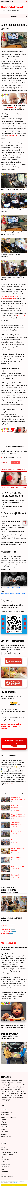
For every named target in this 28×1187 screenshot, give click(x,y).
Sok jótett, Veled (15, 875)
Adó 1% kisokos (5, 1159)
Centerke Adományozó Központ (10, 296)
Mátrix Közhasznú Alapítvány (9, 1152)
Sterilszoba (4, 1110)
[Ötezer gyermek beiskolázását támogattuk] (5, 798)
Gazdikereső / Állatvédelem (8, 1117)
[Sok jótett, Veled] (5, 875)
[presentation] (5, 793)
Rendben (14, 1185)
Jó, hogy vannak (6, 929)
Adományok (4, 1129)
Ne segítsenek (5, 933)
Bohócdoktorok (12, 7)
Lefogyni (3, 1122)
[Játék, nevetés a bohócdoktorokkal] (5, 822)
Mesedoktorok (5, 1115)
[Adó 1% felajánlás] (5, 858)
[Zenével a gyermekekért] (5, 866)
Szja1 (2, 1169)
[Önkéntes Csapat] (5, 831)
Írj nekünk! (10, 784)
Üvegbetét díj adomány (7, 1176)
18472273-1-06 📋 (14, 107)
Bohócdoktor (13, 299)
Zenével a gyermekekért (17, 866)
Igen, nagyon (5, 925)
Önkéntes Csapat (16, 831)
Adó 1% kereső (5, 1167)
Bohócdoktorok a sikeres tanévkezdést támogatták (18, 815)
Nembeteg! (4, 1124)
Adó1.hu (3, 1147)
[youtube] (26, 1)
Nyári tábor (4, 1134)
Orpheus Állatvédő (6, 1136)
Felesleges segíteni (6, 931)
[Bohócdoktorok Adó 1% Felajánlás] (5, 849)
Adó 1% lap (4, 1162)
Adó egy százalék (5, 1164)
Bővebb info (15, 1182)
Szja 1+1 (3, 1174)
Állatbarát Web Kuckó (7, 1154)
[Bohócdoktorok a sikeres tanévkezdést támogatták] (5, 814)
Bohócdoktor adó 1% (6, 1112)
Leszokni (3, 1119)
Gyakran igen (5, 927)
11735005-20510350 (13, 587)
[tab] (5, 793)
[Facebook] (22, 1)
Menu (15, 16)
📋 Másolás (15, 462)
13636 (2, 1157)
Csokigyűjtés (4, 1150)
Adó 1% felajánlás (16, 857)
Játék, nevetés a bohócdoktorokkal (16, 823)
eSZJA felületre (12, 502)
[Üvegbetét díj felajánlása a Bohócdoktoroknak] (14, 624)
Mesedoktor (4, 299)
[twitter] (24, 1)
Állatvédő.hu (4, 1132)
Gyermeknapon (15, 840)
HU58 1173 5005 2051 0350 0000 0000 (13, 594)
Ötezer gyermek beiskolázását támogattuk (18, 798)
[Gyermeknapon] (5, 840)
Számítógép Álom (12, 135)
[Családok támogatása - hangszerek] (5, 806)
